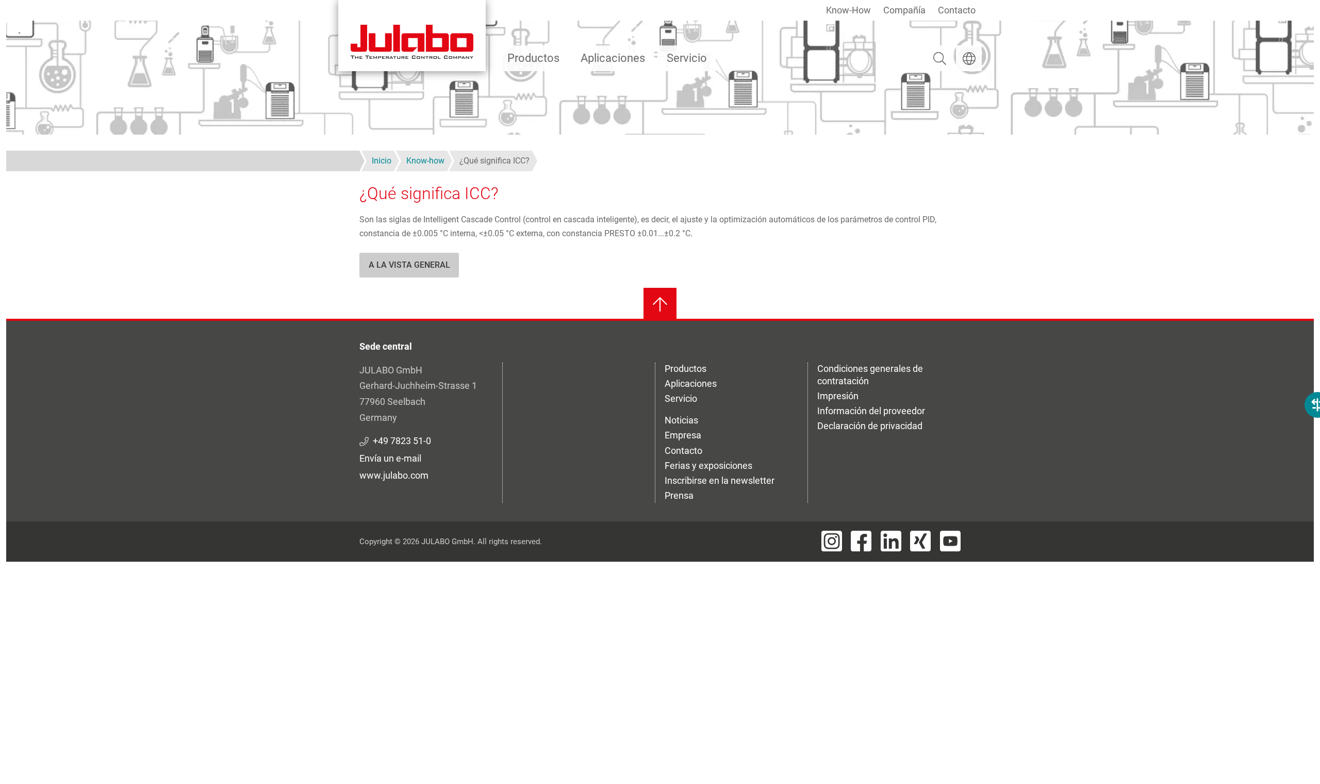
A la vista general (409, 265)
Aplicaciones (613, 58)
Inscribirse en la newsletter (719, 480)
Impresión (838, 395)
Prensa (679, 495)
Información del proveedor (871, 410)
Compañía (904, 10)
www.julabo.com (393, 475)
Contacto (957, 10)
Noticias (681, 420)
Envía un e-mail (390, 458)
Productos (533, 58)
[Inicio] (412, 35)
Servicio (687, 58)
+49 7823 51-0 (402, 440)
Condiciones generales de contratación (870, 374)
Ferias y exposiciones (708, 465)
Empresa (683, 435)
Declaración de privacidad (869, 425)
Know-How (848, 10)
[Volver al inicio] (660, 304)
